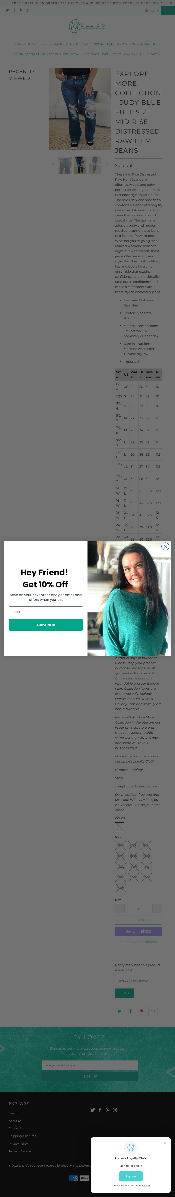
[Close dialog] (165, 546)
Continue (46, 624)
